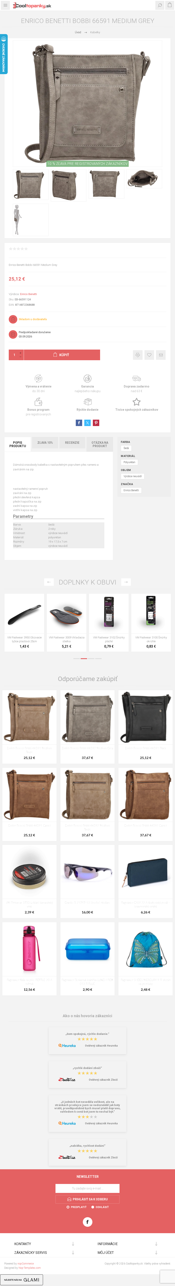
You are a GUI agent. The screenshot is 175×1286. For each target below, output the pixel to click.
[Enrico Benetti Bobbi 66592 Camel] (145, 795)
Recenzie (72, 442)
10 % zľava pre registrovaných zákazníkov (87, 164)
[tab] (18, 444)
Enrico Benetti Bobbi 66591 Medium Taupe (29, 750)
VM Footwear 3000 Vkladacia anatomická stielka (67, 639)
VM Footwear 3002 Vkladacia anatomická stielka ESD (109, 639)
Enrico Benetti (28, 294)
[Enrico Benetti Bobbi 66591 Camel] (29, 795)
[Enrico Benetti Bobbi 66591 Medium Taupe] (29, 717)
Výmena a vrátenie (38, 383)
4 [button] (98, 658)
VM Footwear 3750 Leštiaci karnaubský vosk (29, 904)
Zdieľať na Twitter (87, 423)
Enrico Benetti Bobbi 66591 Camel (29, 825)
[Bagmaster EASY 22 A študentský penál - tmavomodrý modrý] (145, 872)
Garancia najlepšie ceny (138, 355)
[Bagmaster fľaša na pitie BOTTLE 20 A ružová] (29, 949)
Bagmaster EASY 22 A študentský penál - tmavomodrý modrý (145, 904)
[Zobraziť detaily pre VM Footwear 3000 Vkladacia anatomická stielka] (66, 613)
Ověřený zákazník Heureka (101, 1045)
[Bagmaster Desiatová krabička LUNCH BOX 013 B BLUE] (87, 949)
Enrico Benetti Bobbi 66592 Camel (145, 825)
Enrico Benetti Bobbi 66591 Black (145, 748)
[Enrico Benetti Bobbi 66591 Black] (145, 717)
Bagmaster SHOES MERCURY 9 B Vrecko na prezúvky (146, 982)
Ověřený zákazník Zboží (103, 1079)
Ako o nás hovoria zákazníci (87, 1016)
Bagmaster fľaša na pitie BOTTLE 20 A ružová (29, 982)
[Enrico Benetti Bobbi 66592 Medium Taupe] (87, 795)
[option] (24, 623)
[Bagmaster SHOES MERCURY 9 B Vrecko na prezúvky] (145, 949)
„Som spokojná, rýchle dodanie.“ (87, 1033)
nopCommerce (26, 1263)
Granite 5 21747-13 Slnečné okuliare (87, 902)
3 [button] (91, 658)
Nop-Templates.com (30, 1267)
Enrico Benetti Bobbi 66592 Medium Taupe (87, 827)
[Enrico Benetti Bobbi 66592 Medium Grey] (87, 717)
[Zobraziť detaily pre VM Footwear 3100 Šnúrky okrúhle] (24, 613)
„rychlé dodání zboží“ (87, 1068)
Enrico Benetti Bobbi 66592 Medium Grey (87, 748)
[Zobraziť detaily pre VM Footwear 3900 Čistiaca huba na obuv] (151, 613)
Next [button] (126, 582)
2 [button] (84, 658)
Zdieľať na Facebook (79, 423)
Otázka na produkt (100, 444)
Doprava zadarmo (136, 383)
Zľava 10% (45, 442)
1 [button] (76, 658)
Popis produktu (17, 444)
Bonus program (38, 406)
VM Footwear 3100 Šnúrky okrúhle (24, 639)
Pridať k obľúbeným (149, 355)
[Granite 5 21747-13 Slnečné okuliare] (87, 872)
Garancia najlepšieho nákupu (87, 383)
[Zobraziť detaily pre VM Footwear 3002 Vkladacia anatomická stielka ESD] (109, 613)
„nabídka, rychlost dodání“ (87, 1145)
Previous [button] (49, 582)
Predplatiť (78, 1207)
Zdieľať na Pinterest (96, 423)
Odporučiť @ (161, 355)
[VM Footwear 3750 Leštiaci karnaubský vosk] (29, 872)
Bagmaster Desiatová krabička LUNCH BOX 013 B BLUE (87, 982)
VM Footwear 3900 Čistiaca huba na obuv (151, 639)
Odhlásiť (102, 1207)
